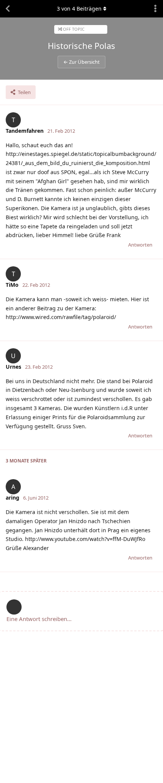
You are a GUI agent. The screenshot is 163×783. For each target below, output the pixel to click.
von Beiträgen (79, 8)
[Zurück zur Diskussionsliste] (7, 8)
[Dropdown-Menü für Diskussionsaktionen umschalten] (155, 8)
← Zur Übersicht (81, 61)
